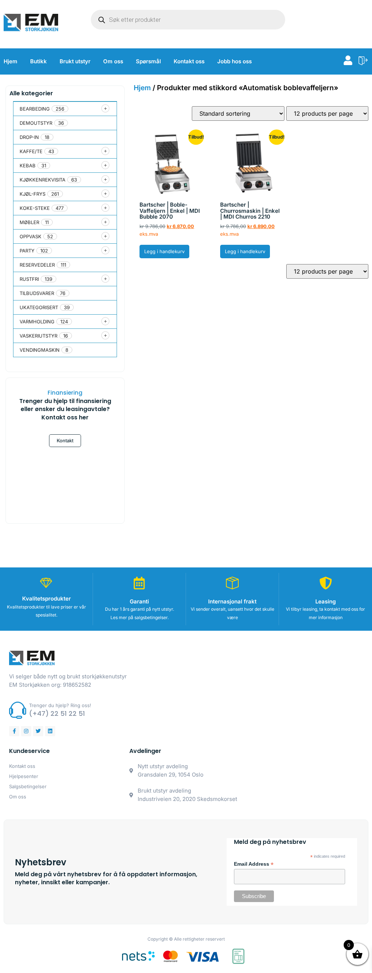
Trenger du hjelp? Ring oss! (60, 705)
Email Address (254, 864)
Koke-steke (35, 208)
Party (27, 251)
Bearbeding (35, 109)
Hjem (10, 61)
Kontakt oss (189, 61)
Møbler (29, 222)
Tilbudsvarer (37, 293)
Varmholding (37, 321)
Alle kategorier (31, 93)
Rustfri (29, 279)
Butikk (38, 61)
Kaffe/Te (31, 151)
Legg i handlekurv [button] (164, 251)
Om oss (113, 61)
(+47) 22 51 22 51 (57, 713)
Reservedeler (37, 265)
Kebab (28, 165)
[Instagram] (26, 731)
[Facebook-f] (14, 731)
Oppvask (30, 236)
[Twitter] (38, 731)
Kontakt (65, 440)
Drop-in (29, 137)
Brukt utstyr (75, 61)
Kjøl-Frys (32, 194)
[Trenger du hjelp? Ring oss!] (17, 710)
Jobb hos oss (234, 61)
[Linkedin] (50, 731)
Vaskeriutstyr (38, 336)
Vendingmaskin (40, 350)
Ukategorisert (39, 307)
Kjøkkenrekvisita (42, 180)
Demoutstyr (36, 123)
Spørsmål (148, 61)
